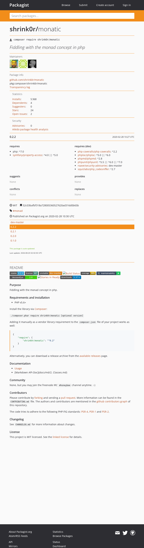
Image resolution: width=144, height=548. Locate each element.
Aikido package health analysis (30, 129)
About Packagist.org (20, 531)
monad (18, 210)
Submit (83, 5)
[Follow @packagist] (125, 533)
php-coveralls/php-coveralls (94, 151)
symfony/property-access (27, 155)
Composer (41, 309)
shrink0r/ (24, 29)
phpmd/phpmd (87, 158)
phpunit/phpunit (88, 162)
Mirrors (13, 546)
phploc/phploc (86, 155)
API (10, 542)
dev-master (17, 222)
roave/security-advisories (92, 165)
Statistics (58, 531)
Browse (66, 5)
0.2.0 (13, 236)
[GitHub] (132, 533)
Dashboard (59, 546)
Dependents (19, 102)
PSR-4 (84, 411)
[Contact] (117, 533)
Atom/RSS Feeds (18, 536)
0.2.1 (13, 231)
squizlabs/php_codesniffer (93, 169)
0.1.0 (13, 240)
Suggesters (18, 106)
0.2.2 (13, 226)
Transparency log (20, 87)
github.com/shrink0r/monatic (27, 79)
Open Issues (19, 114)
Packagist (19, 5)
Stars (15, 110)
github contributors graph (112, 401)
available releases (90, 356)
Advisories (18, 125)
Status (56, 542)
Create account (105, 5)
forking (38, 397)
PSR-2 (105, 411)
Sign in (127, 5)
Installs (16, 99)
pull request (68, 397)
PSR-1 (92, 411)
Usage (18, 368)
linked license (61, 437)
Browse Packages (63, 536)
